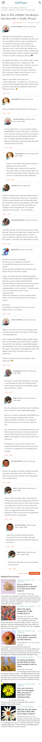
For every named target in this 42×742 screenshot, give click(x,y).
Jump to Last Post (17, 22)
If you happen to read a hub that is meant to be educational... (27, 637)
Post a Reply (34, 573)
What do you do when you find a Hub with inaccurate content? (27, 711)
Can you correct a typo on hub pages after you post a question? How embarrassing (25, 692)
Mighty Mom (15, 249)
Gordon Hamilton (17, 26)
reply (4, 93)
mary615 (14, 185)
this (23, 121)
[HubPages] (21, 3)
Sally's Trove (17, 398)
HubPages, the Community (26, 606)
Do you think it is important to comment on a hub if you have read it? (27, 587)
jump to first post (23, 573)
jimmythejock (17, 371)
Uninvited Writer (16, 461)
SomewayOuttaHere (17, 220)
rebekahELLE (15, 99)
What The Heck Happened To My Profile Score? (24, 611)
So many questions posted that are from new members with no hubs (27, 663)
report (8, 93)
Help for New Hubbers (25, 657)
